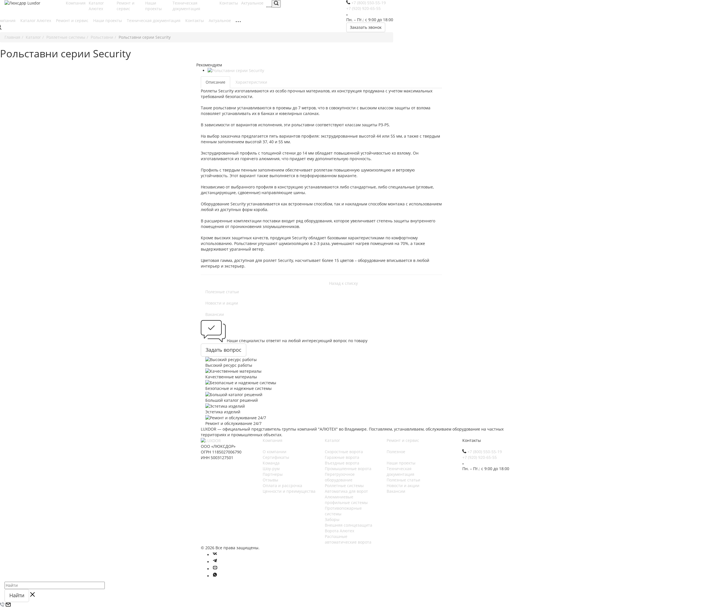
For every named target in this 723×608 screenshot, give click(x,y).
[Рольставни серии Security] (275, 70)
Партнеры (273, 474)
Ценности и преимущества (289, 491)
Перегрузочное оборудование (340, 477)
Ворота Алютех (339, 530)
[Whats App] (215, 576)
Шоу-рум (271, 468)
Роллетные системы (344, 485)
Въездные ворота (342, 463)
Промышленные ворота (348, 468)
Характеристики (251, 82)
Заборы (332, 519)
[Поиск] (276, 4)
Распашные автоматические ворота (348, 539)
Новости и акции (221, 303)
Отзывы (270, 480)
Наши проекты (154, 5)
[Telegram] (215, 561)
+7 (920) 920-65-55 (479, 457)
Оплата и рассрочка (282, 485)
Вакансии (214, 314)
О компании (274, 451)
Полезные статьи (222, 291)
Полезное (396, 451)
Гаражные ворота (342, 457)
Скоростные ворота (344, 451)
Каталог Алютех (96, 5)
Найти (16, 595)
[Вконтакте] (215, 554)
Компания (272, 440)
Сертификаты (276, 457)
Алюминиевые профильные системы (346, 499)
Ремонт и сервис (125, 5)
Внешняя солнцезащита (348, 525)
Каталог (332, 440)
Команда (271, 463)
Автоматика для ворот (346, 491)
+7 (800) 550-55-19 (484, 451)
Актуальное (220, 20)
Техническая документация (187, 5)
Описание (215, 82)
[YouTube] (215, 569)
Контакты (195, 20)
